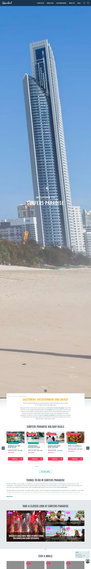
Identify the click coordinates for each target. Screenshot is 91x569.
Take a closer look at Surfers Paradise (45, 505)
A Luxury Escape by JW (13, 449)
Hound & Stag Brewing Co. (75, 446)
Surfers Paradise (59, 408)
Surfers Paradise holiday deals (45, 426)
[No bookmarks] (84, 3)
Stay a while (45, 555)
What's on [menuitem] (72, 3)
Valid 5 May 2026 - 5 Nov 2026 (55, 450)
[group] (16, 448)
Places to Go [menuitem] (40, 3)
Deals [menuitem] (79, 3)
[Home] (7, 3)
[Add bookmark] (45, 390)
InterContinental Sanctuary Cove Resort (34, 446)
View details (11, 452)
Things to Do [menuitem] (50, 3)
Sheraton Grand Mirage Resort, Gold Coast (54, 446)
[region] (45, 409)
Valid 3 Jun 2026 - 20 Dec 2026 (35, 450)
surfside (49, 409)
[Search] (88, 3)
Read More (10, 496)
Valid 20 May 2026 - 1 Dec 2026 (15, 450)
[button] (3, 448)
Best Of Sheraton (52, 449)
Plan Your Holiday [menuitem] (61, 3)
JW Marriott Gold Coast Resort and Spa (14, 446)
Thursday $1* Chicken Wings (74, 447)
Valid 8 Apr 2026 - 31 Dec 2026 (75, 449)
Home (9, 396)
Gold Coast (14, 396)
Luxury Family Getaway (33, 449)
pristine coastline (49, 415)
